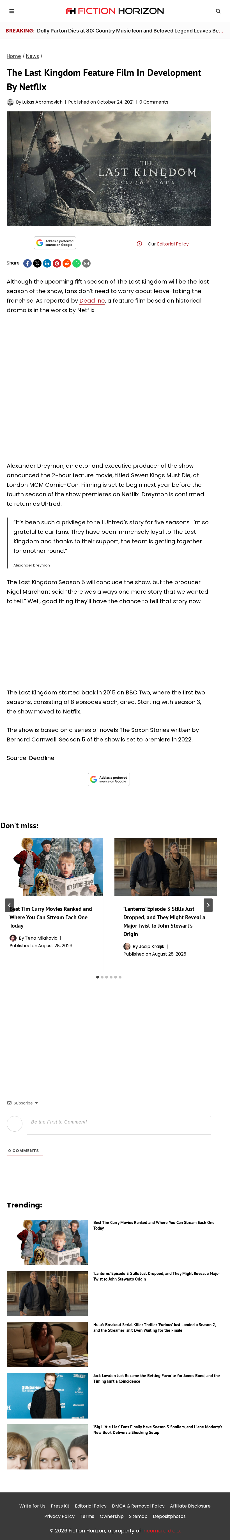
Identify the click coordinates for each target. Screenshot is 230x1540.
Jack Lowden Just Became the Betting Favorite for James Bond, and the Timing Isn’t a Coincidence (156, 1378)
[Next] (208, 905)
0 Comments (153, 102)
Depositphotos (169, 1516)
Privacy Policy (59, 1516)
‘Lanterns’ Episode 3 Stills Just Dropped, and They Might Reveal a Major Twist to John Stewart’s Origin (156, 1276)
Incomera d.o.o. (161, 1530)
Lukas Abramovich (42, 102)
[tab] (97, 977)
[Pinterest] (57, 263)
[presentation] (52, 867)
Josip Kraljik (151, 946)
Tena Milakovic (41, 938)
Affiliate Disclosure (190, 1506)
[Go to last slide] (9, 905)
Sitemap (138, 1516)
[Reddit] (67, 263)
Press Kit (60, 1506)
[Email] (86, 263)
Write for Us (32, 1506)
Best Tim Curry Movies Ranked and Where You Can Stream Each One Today (51, 917)
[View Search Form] (218, 11)
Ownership (112, 1516)
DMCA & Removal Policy (138, 1506)
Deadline (92, 301)
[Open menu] (12, 11)
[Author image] (10, 102)
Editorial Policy (173, 244)
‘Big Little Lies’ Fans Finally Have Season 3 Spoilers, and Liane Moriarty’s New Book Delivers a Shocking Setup (157, 1429)
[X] (37, 263)
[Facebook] (27, 263)
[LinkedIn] (47, 263)
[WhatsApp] (76, 263)
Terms (87, 1516)
